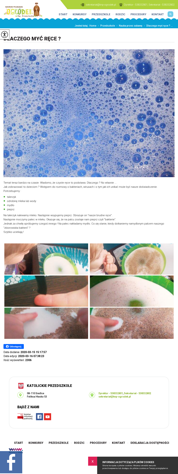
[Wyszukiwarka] (170, 15)
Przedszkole (101, 14)
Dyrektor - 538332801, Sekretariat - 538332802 (149, 4)
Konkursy (80, 14)
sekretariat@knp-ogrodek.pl (101, 4)
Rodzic (120, 14)
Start (63, 14)
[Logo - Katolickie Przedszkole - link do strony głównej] (23, 9)
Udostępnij (15, 346)
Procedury (138, 14)
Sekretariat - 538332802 (137, 393)
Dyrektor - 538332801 (111, 393)
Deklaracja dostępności (150, 443)
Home (92, 25)
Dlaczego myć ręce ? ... (158, 25)
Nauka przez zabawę (129, 25)
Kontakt (158, 14)
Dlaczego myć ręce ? (32, 39)
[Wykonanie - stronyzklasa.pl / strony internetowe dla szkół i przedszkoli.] (16, 451)
